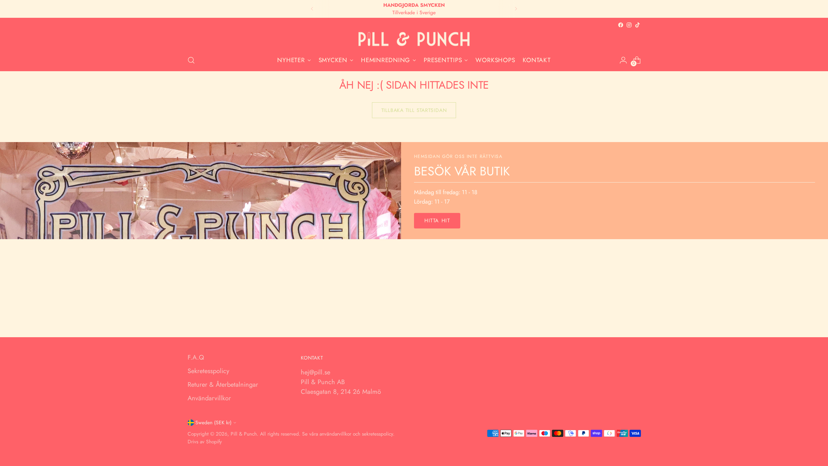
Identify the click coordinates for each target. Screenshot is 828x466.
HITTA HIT (437, 220)
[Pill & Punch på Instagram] (629, 25)
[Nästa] (516, 9)
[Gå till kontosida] (623, 60)
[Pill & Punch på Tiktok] (637, 25)
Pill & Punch (244, 434)
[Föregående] (312, 9)
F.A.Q (196, 357)
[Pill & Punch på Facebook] (621, 25)
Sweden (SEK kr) (213, 422)
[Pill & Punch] (414, 39)
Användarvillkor (209, 398)
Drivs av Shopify (205, 441)
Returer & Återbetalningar (223, 384)
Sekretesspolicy (208, 371)
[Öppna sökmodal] (191, 60)
